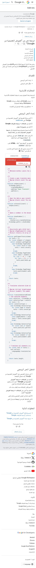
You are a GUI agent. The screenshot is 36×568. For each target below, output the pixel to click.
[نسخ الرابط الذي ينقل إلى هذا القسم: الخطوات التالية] (20, 408)
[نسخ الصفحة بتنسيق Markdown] (18, 43)
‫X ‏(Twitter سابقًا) (30, 523)
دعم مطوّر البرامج (30, 489)
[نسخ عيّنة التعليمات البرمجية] (29, 166)
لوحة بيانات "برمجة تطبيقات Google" (25, 503)
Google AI (32, 549)
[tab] (25, 156)
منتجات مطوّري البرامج (29, 483)
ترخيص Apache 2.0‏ (30, 440)
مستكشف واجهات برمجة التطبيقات (26, 509)
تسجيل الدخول (6, 2)
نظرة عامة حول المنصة (29, 480)
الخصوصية (27, 559)
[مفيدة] (22, 32)
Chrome (32, 540)
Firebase (32, 543)
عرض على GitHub (23, 163)
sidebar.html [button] (14, 156)
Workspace (24, 2)
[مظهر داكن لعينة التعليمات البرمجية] (26, 166)
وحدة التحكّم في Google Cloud (27, 506)
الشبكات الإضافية (8, 26)
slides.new (19, 120)
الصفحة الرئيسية (31, 26)
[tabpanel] (18, 260)
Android (32, 537)
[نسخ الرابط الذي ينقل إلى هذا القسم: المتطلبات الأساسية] (17, 91)
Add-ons (31, 8)
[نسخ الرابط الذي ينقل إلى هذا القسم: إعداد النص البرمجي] (17, 114)
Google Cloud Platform (28, 546)
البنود (33, 559)
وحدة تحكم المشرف (30, 500)
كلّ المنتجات (32, 552)
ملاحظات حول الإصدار (29, 486)
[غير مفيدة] (19, 32)
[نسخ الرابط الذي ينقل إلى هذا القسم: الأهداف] (26, 76)
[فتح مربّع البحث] (12, 2)
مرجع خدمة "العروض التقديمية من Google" (19, 418)
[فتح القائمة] (32, 2)
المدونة (33, 517)
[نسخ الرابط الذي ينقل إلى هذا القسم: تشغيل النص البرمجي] (15, 369)
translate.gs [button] (25, 156)
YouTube (32, 525)
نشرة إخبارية (32, 520)
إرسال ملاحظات (28, 36)
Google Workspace (19, 26)
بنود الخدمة (32, 492)
